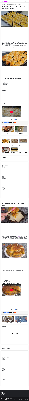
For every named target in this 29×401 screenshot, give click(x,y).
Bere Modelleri (3, 169)
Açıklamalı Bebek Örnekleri (5, 165)
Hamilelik (3, 177)
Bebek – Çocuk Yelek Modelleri (5, 168)
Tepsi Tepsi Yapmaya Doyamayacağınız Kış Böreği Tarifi (5, 145)
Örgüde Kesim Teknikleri (4, 186)
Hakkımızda (2, 392)
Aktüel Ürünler (3, 166)
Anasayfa (3, 4)
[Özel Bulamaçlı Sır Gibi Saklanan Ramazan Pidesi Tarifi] (23, 149)
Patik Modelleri (3, 188)
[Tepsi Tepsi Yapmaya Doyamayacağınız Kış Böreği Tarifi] (6, 141)
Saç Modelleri (3, 190)
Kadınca (3, 179)
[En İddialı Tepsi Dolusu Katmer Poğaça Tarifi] (23, 141)
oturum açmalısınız (8, 159)
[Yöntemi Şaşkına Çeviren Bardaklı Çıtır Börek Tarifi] (14, 141)
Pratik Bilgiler (3, 189)
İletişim (1, 395)
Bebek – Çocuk (3, 167)
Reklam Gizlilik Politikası (3, 394)
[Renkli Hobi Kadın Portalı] (4, 1)
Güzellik (3, 176)
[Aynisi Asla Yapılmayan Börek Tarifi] (6, 149)
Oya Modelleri (3, 187)
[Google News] (16, 119)
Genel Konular (3, 175)
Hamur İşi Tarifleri (6, 4)
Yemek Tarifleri (3, 196)
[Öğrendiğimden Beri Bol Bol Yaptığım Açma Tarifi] (14, 149)
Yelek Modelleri (2, 391)
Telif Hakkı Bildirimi (3, 393)
